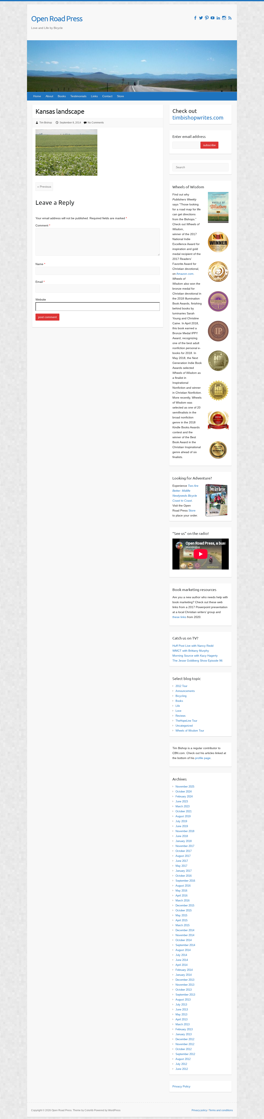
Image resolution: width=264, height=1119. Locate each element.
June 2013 (182, 1009)
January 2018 (184, 841)
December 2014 (185, 930)
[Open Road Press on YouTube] (212, 17)
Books (62, 96)
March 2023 (183, 806)
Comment (42, 225)
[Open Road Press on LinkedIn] (218, 17)
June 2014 (182, 960)
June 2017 (182, 860)
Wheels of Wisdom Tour (190, 730)
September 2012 (185, 1054)
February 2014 (184, 969)
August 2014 (183, 950)
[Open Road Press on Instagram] (224, 17)
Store (120, 96)
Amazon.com (184, 273)
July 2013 (181, 1004)
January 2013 (184, 1034)
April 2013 (181, 1019)
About (49, 96)
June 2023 (182, 801)
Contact (107, 96)
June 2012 (182, 1068)
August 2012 (183, 1059)
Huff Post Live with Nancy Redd (192, 645)
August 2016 (183, 885)
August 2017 (183, 855)
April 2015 (181, 920)
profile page (203, 758)
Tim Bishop (45, 122)
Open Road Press (56, 18)
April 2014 (181, 964)
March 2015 (183, 925)
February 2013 (184, 1029)
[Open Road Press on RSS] (230, 17)
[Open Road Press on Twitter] (201, 17)
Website (40, 299)
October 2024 (184, 791)
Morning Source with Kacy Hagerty (195, 655)
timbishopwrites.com (197, 117)
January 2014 (184, 974)
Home (37, 96)
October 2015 (184, 910)
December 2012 (185, 1039)
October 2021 (184, 811)
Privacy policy (199, 1110)
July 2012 (181, 1064)
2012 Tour (181, 686)
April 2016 (181, 895)
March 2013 (183, 1024)
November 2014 (185, 935)
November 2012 (185, 1044)
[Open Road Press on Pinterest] (207, 17)
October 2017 (184, 851)
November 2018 (185, 831)
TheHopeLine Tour (186, 720)
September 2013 (185, 994)
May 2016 (181, 890)
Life (178, 705)
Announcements (185, 691)
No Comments (96, 122)
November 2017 (185, 846)
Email (40, 281)
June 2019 (182, 826)
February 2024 (184, 796)
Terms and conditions (221, 1110)
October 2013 (184, 989)
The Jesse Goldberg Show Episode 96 (197, 660)
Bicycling (181, 695)
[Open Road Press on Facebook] (195, 17)
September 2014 (185, 945)
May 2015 (181, 915)
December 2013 (185, 979)
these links (179, 617)
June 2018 (182, 836)
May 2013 (181, 1014)
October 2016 (184, 875)
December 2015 (185, 905)
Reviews (181, 715)
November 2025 (185, 786)
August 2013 (183, 999)
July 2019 (181, 821)
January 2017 (184, 870)
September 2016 (185, 880)
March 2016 (183, 900)
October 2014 (184, 940)
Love (178, 710)
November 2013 (185, 984)
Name (40, 264)
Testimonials (78, 96)
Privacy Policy (181, 1086)
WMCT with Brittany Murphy (190, 650)
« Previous (44, 186)
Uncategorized (184, 725)
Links (94, 96)
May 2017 (181, 865)
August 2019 (183, 816)
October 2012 (184, 1049)
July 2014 (181, 955)
